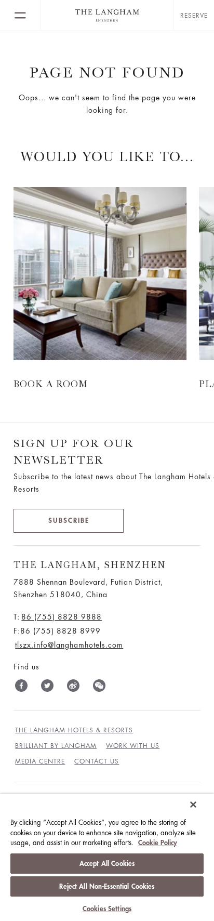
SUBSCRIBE (68, 520)
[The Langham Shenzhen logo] (107, 15)
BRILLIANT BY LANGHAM (56, 746)
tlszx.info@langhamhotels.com (69, 645)
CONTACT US (96, 761)
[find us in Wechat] (99, 688)
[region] (107, 857)
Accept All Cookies (107, 863)
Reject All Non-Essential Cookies (106, 886)
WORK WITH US (132, 746)
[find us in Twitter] (47, 688)
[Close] (193, 804)
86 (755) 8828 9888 (61, 617)
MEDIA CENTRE (40, 761)
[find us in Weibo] (73, 688)
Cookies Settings (107, 908)
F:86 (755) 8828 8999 (57, 631)
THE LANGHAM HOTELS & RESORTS (74, 730)
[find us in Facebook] (21, 688)
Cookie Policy (157, 842)
